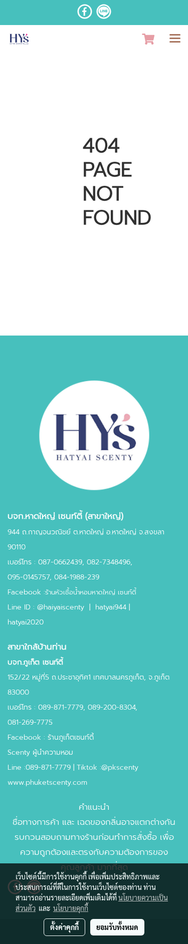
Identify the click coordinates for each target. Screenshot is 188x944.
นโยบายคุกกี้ (70, 907)
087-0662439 (60, 562)
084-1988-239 (76, 577)
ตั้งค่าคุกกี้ (64, 926)
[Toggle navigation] (175, 39)
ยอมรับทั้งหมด (117, 926)
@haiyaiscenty (60, 607)
